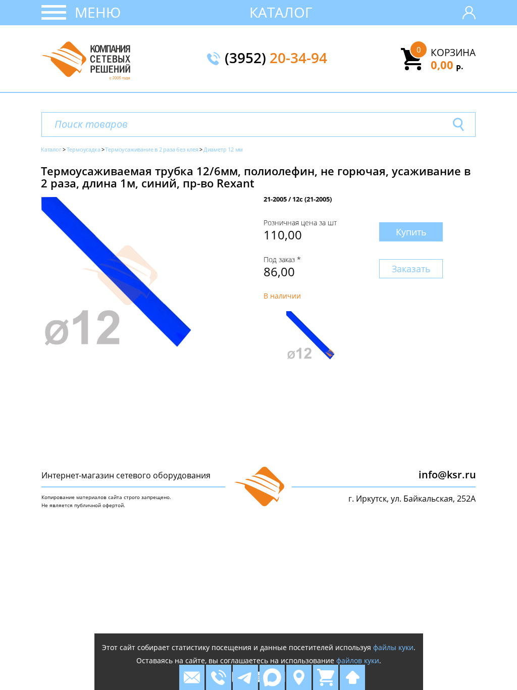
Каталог (281, 12)
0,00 (447, 64)
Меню (98, 12)
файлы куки (393, 647)
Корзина (453, 52)
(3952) (276, 58)
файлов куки (357, 660)
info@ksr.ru (447, 474)
